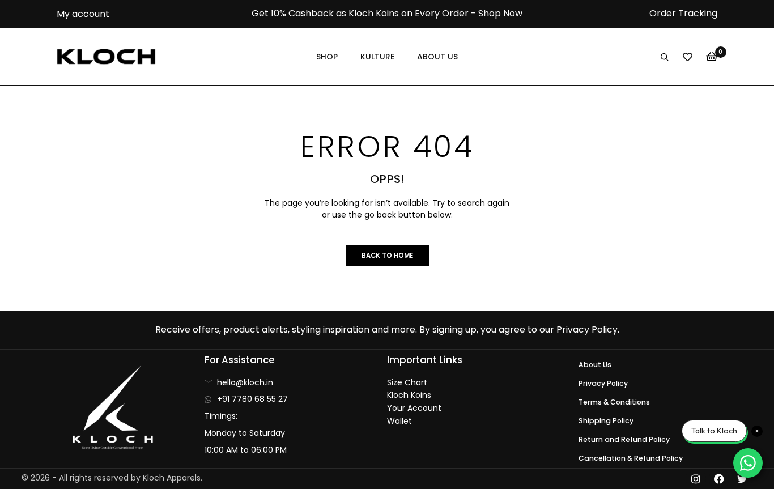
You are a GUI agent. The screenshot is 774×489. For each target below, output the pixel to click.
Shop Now (500, 13)
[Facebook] (719, 479)
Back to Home (387, 255)
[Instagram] (696, 479)
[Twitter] (742, 479)
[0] (711, 56)
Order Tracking (683, 13)
